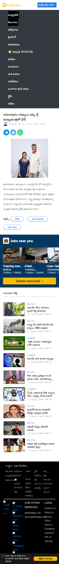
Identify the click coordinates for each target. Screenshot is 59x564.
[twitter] (13, 134)
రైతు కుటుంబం (47, 477)
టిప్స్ (16, 492)
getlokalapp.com (33, 512)
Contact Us (50, 508)
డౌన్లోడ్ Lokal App (45, 558)
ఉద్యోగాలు (18, 471)
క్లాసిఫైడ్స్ (37, 488)
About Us (49, 512)
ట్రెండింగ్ (17, 475)
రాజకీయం (29, 495)
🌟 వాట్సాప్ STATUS (18, 483)
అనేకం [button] (11, 103)
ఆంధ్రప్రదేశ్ (13, 15)
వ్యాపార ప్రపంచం (46, 490)
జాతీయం (38, 475)
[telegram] (6, 134)
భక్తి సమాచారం (38, 481)
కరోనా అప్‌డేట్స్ (28, 489)
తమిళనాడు (10, 480)
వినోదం (28, 483)
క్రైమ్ (36, 471)
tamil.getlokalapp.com (35, 517)
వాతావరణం (48, 483)
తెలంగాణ (12, 22)
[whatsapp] (20, 134)
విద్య (45, 471)
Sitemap (48, 541)
